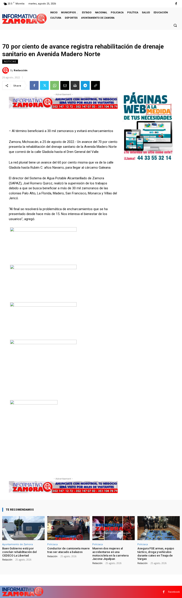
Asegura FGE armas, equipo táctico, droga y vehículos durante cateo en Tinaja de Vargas (155, 554)
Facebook (174, 591)
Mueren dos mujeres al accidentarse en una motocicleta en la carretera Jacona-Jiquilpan (110, 554)
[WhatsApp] (54, 85)
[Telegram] (85, 85)
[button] (175, 25)
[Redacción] (6, 70)
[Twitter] (44, 85)
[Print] (75, 85)
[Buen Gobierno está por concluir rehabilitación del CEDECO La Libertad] (23, 528)
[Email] (64, 85)
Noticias (10, 61)
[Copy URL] (95, 85)
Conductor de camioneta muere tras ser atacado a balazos (68, 550)
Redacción (21, 70)
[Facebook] (176, 3)
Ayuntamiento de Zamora (17, 544)
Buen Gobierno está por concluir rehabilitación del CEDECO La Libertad (19, 552)
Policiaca (52, 544)
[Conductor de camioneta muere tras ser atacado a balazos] (68, 528)
